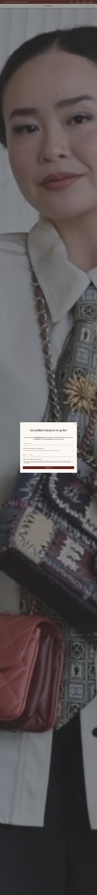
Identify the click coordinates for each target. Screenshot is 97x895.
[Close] (75, 424)
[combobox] (26, 455)
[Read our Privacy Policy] (72, 451)
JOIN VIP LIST (48, 467)
